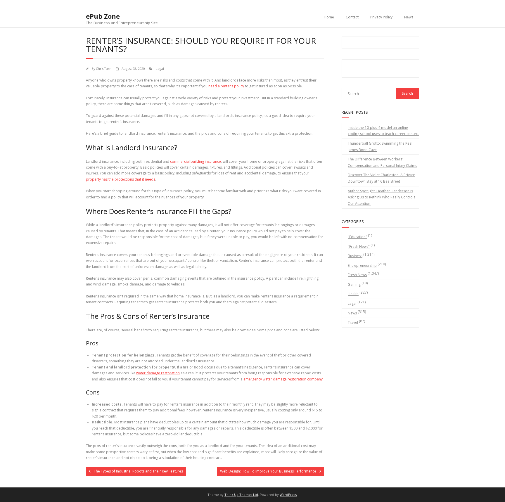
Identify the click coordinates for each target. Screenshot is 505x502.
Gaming (354, 284)
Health (353, 293)
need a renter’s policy (226, 86)
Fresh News (357, 274)
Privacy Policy (381, 17)
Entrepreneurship (362, 265)
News (408, 17)
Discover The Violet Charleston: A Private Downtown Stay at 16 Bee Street (381, 178)
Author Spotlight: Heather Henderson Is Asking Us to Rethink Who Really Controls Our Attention (381, 197)
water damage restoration (158, 373)
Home (329, 17)
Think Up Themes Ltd (241, 494)
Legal (160, 68)
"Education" (357, 236)
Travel (353, 322)
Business (355, 255)
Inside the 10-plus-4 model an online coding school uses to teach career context (383, 130)
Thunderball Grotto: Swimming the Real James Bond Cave (380, 146)
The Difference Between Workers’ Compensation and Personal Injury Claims (382, 162)
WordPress (288, 494)
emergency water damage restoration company (283, 379)
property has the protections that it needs (120, 179)
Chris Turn (103, 68)
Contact (352, 17)
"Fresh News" (359, 246)
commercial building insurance (195, 161)
